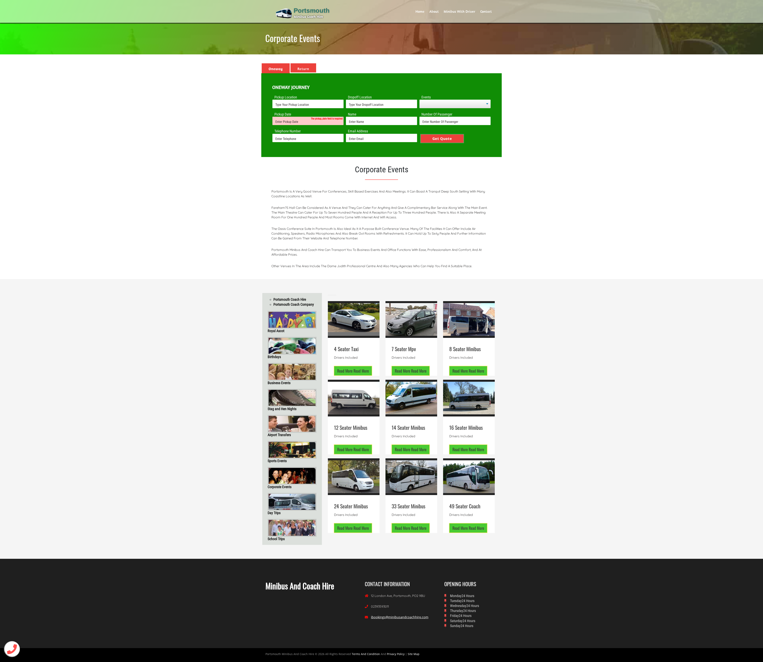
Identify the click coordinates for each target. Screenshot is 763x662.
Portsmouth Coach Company (293, 304)
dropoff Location (360, 97)
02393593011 (380, 606)
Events (426, 97)
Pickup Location (285, 97)
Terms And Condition (366, 654)
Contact (486, 11)
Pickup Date (282, 114)
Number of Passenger (436, 114)
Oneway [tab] (276, 68)
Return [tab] (303, 68)
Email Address (358, 131)
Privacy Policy (396, 654)
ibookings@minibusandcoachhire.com (399, 617)
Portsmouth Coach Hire (289, 299)
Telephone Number (287, 131)
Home (419, 11)
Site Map (413, 654)
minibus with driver (459, 11)
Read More (353, 371)
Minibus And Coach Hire (299, 586)
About (434, 11)
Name (352, 114)
